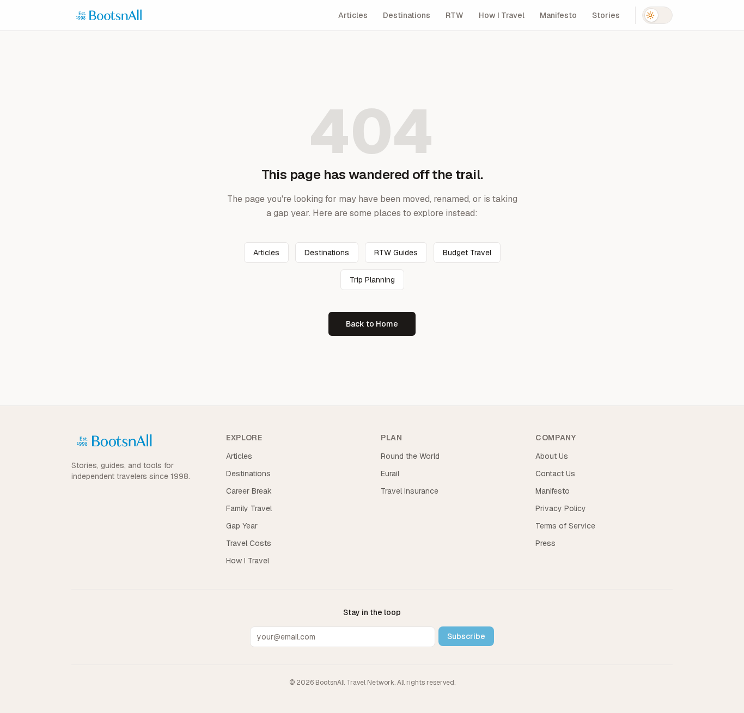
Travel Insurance (409, 491)
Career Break (249, 491)
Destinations (406, 15)
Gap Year (242, 526)
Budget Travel (467, 252)
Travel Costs (248, 543)
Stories (606, 15)
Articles (353, 15)
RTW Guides (396, 252)
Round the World (410, 456)
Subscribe (466, 636)
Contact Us (555, 473)
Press (545, 543)
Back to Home (372, 324)
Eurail (390, 473)
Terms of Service (565, 526)
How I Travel (502, 15)
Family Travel (249, 508)
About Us (551, 456)
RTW (455, 15)
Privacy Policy (560, 508)
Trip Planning (372, 280)
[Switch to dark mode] (657, 15)
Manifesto (558, 15)
